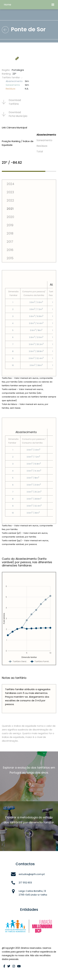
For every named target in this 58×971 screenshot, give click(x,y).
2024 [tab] (10, 184)
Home (7, 4)
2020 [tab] (10, 217)
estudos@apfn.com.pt (32, 874)
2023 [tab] (10, 192)
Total (40, 151)
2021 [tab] (10, 208)
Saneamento (44, 140)
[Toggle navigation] (53, 4)
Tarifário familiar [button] (11, 77)
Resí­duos (42, 146)
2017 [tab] (10, 241)
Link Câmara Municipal (14, 127)
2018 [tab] (10, 233)
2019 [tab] (10, 225)
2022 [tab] (10, 200)
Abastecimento (46, 134)
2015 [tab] (10, 258)
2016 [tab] (10, 250)
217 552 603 (25, 882)
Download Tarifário (15, 102)
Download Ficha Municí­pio (18, 114)
